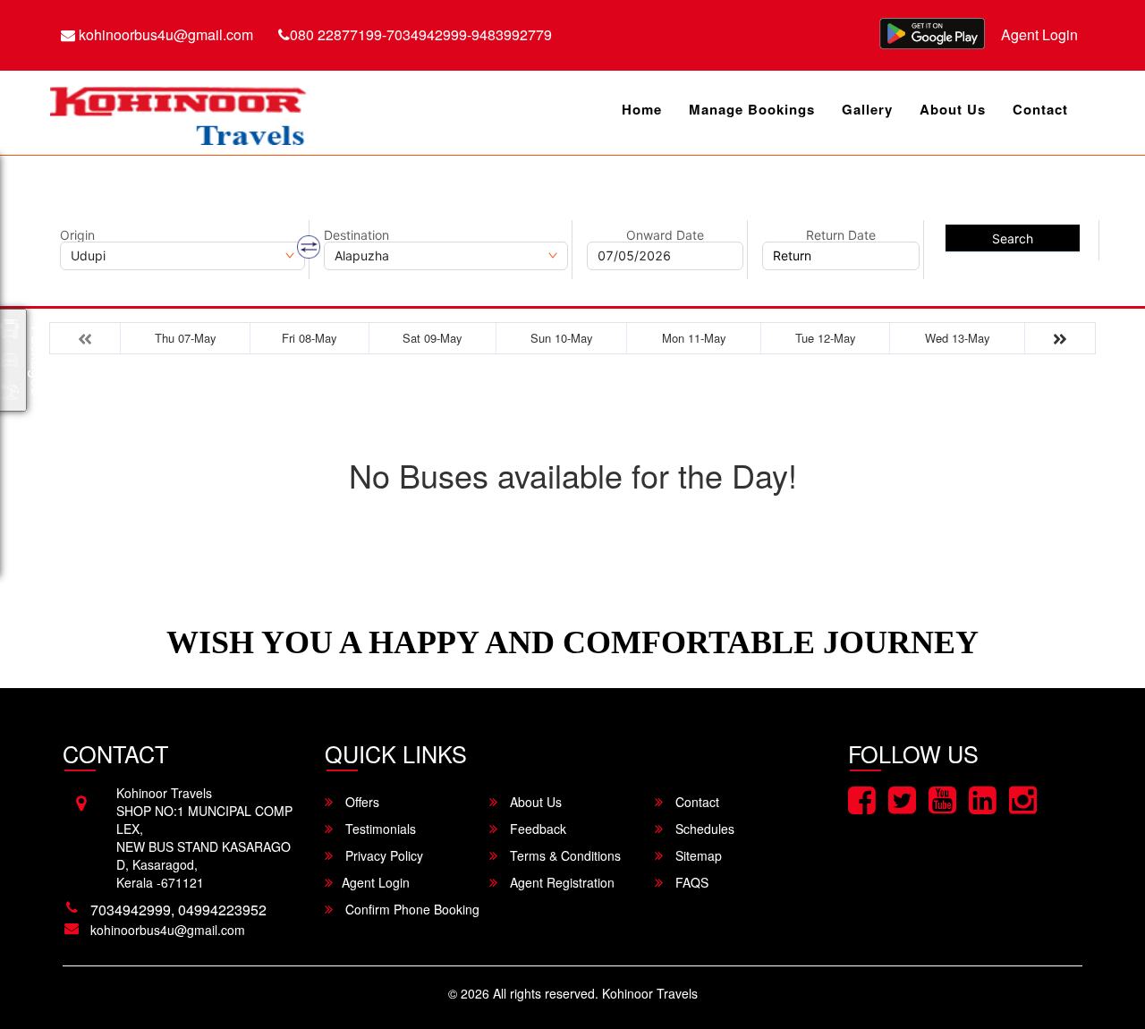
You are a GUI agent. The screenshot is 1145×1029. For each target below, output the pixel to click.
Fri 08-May (309, 337)
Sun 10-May (561, 337)
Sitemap (697, 855)
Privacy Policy (382, 855)
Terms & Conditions (563, 855)
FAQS (690, 882)
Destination (356, 235)
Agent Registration (560, 882)
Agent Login (1039, 34)
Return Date (841, 235)
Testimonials (379, 829)
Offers (360, 802)
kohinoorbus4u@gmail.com (164, 34)
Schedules (703, 829)
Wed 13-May (957, 337)
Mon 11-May (694, 337)
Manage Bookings (752, 109)
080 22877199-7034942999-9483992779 (421, 34)
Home (642, 109)
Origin (77, 235)
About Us (953, 109)
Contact (1040, 109)
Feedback (536, 829)
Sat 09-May (432, 337)
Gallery (867, 109)
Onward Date (665, 235)
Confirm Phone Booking (410, 909)
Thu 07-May (185, 337)
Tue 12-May (825, 337)
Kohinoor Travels (650, 993)
